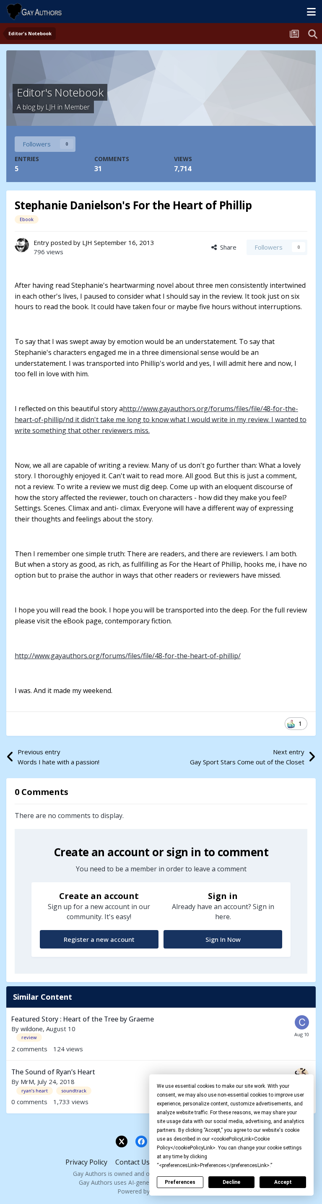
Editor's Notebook (60, 92)
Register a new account (99, 939)
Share (226, 247)
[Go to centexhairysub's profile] (302, 1022)
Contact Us (132, 1162)
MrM (27, 1081)
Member (77, 107)
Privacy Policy (86, 1162)
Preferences (180, 1182)
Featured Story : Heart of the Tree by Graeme (82, 1019)
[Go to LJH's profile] (22, 245)
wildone (32, 1028)
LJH (50, 107)
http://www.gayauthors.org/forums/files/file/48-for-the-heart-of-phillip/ (128, 655)
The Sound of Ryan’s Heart (53, 1071)
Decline (231, 1182)
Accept (283, 1182)
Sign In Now (223, 939)
